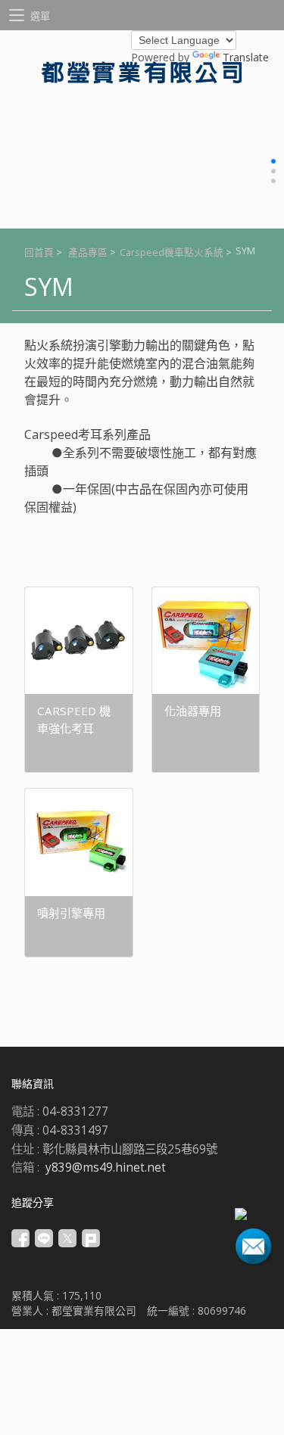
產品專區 (88, 252)
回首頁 (39, 252)
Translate (246, 57)
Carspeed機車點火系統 (171, 252)
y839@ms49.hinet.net (105, 1167)
